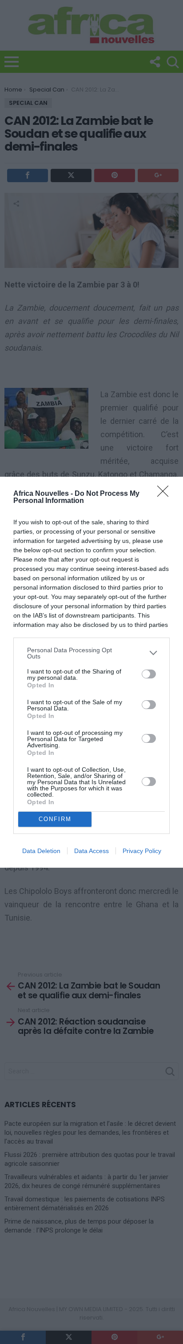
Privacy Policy (142, 850)
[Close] (165, 494)
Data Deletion (41, 850)
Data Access (91, 850)
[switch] (149, 674)
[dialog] (91, 672)
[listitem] (91, 653)
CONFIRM (55, 819)
